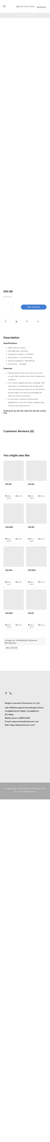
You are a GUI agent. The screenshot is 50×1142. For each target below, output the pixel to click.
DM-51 (31, 613)
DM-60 (31, 527)
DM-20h (9, 613)
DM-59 (8, 484)
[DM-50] (36, 471)
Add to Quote (33, 307)
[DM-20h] (14, 600)
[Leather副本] (25, 156)
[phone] (11, 693)
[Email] (38, 321)
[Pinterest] (27, 321)
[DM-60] (36, 514)
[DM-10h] (14, 556)
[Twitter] (16, 321)
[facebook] (6, 693)
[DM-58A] (36, 556)
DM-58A (32, 570)
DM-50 (31, 484)
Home (18, 15)
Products (24, 15)
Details (19, 496)
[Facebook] (5, 321)
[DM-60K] (14, 514)
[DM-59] (14, 471)
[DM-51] (36, 600)
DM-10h (8, 570)
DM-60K (9, 527)
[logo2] (25, 6)
